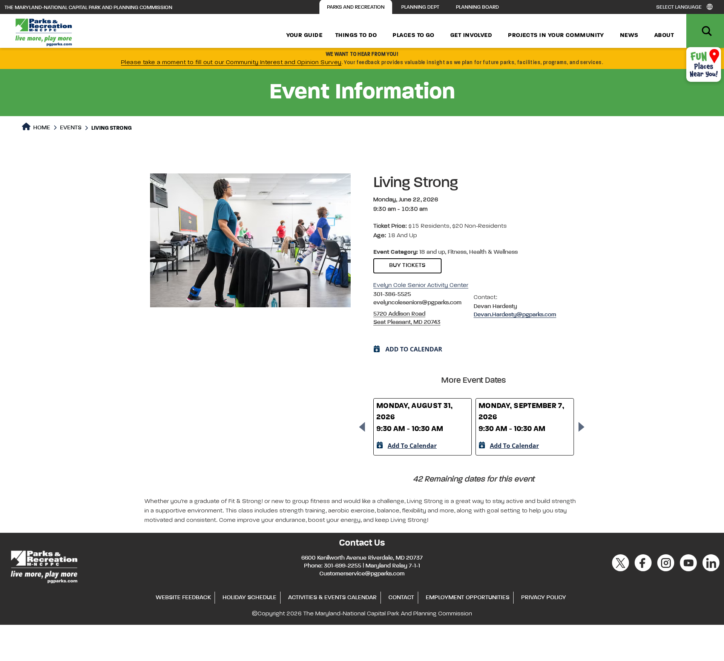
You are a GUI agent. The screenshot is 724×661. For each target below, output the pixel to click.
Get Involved (471, 35)
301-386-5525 (392, 294)
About (664, 35)
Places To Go (413, 35)
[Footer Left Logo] (44, 566)
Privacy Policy (543, 598)
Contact (401, 598)
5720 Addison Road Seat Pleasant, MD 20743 (406, 318)
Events (70, 128)
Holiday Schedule (249, 598)
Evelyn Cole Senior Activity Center (420, 285)
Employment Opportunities (467, 598)
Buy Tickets (407, 265)
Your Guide (304, 35)
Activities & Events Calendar (332, 598)
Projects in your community (556, 35)
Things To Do (356, 35)
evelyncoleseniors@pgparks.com (417, 303)
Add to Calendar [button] (413, 349)
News (629, 35)
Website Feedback (183, 598)
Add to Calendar (412, 446)
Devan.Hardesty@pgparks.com (515, 315)
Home (41, 128)
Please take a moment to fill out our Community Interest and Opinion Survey (231, 63)
